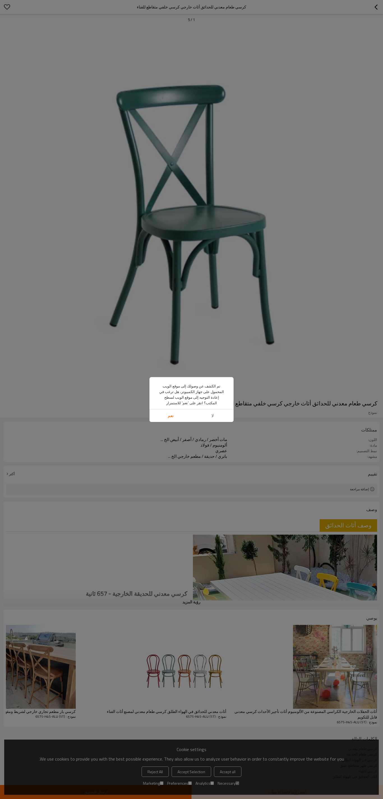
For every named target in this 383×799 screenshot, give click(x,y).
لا (212, 415)
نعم (171, 415)
